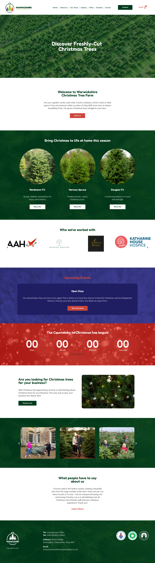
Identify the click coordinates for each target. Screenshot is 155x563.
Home (55, 8)
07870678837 (53, 535)
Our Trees (74, 8)
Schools (99, 8)
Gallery (84, 8)
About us (64, 8)
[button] (7, 247)
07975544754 (53, 532)
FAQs (91, 8)
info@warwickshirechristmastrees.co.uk (60, 549)
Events (108, 8)
